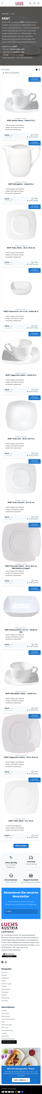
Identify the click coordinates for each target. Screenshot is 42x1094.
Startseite (5, 14)
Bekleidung (5, 998)
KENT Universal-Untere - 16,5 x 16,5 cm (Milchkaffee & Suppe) (21, 567)
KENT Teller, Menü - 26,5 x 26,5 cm (21, 248)
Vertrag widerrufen (9, 1042)
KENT (13, 14)
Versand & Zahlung (8, 1019)
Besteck (4, 975)
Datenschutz (5, 1016)
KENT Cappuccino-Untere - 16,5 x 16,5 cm (21, 757)
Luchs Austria (11, 1088)
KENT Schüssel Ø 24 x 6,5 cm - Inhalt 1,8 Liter (21, 631)
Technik (4, 986)
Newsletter (5, 1036)
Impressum (5, 1013)
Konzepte (4, 1000)
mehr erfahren (20, 1080)
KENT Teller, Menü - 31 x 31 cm (21, 821)
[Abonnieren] (36, 911)
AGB (2, 1022)
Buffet (3, 981)
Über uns (4, 1027)
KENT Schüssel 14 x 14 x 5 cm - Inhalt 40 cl (21, 311)
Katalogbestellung (7, 1039)
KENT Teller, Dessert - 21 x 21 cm (21, 502)
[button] (2, 3)
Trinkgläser (5, 978)
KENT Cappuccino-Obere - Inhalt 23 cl (21, 375)
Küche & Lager (6, 984)
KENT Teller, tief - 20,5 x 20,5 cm (21, 439)
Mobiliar (4, 995)
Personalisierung (7, 1030)
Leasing (4, 1033)
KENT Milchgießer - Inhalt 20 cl (21, 184)
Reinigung (4, 992)
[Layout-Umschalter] (36, 70)
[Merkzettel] (34, 3)
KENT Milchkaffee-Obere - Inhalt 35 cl (21, 694)
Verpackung (5, 989)
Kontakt (4, 1010)
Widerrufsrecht (6, 1025)
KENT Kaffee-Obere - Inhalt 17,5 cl (21, 120)
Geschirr (4, 972)
